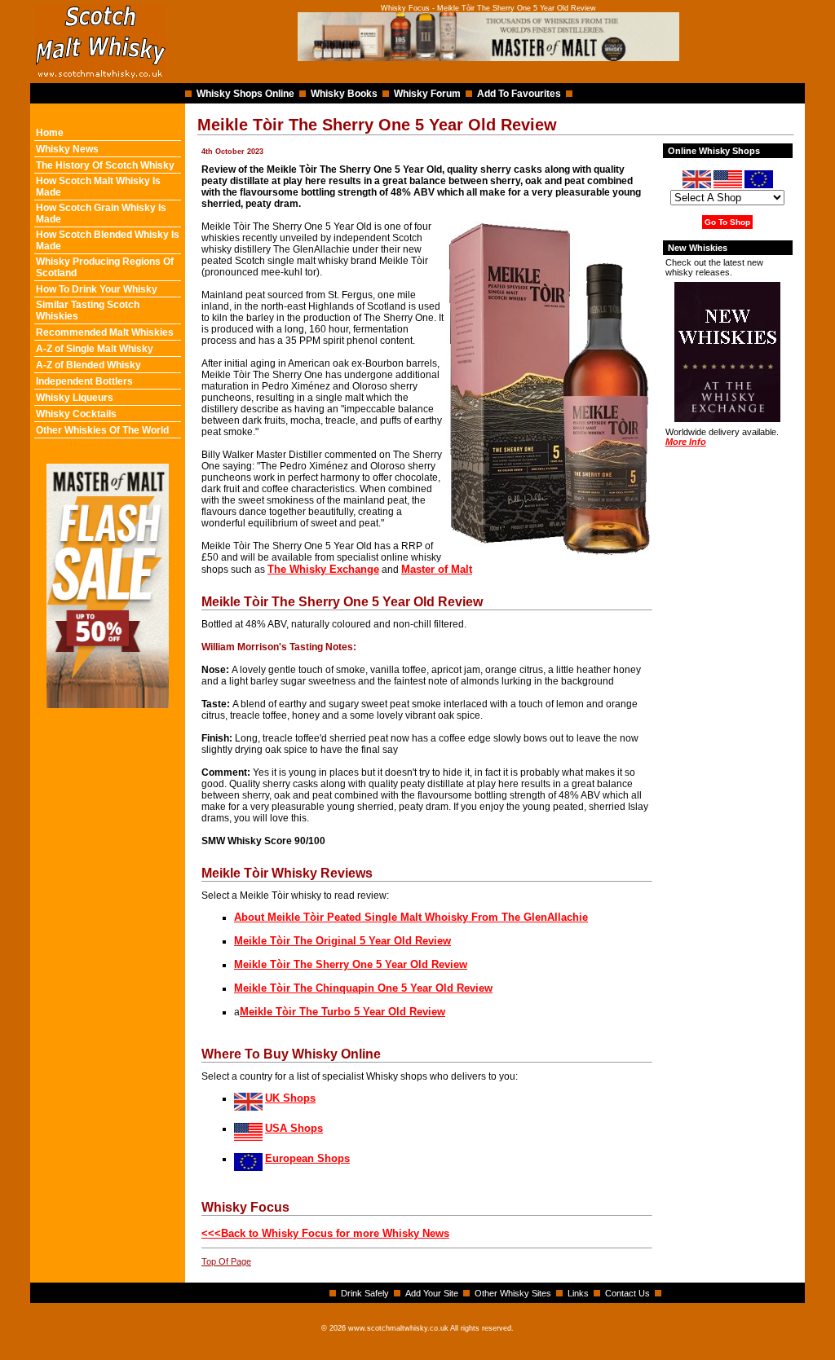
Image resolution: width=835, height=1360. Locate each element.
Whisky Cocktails (76, 414)
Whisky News (67, 149)
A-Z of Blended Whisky (88, 365)
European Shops (307, 1158)
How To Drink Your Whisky (96, 289)
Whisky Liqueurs (74, 397)
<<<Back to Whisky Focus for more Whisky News (325, 1233)
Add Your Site (431, 1293)
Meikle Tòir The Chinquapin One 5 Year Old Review (363, 988)
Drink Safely (365, 1293)
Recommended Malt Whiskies (105, 332)
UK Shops (290, 1098)
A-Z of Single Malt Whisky (94, 348)
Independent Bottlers (84, 381)
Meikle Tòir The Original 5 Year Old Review (342, 941)
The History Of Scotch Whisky (105, 165)
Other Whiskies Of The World (102, 430)
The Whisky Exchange (323, 569)
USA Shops (294, 1128)
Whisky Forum (427, 93)
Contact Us (627, 1293)
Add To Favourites (519, 93)
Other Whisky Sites (513, 1293)
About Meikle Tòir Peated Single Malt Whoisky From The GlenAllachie (411, 917)
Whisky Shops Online (245, 93)
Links (578, 1293)
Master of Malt (436, 569)
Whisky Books (344, 93)
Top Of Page (226, 1261)
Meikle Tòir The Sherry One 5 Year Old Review (350, 964)
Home (50, 133)
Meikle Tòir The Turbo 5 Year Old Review (342, 1012)
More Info (685, 442)
